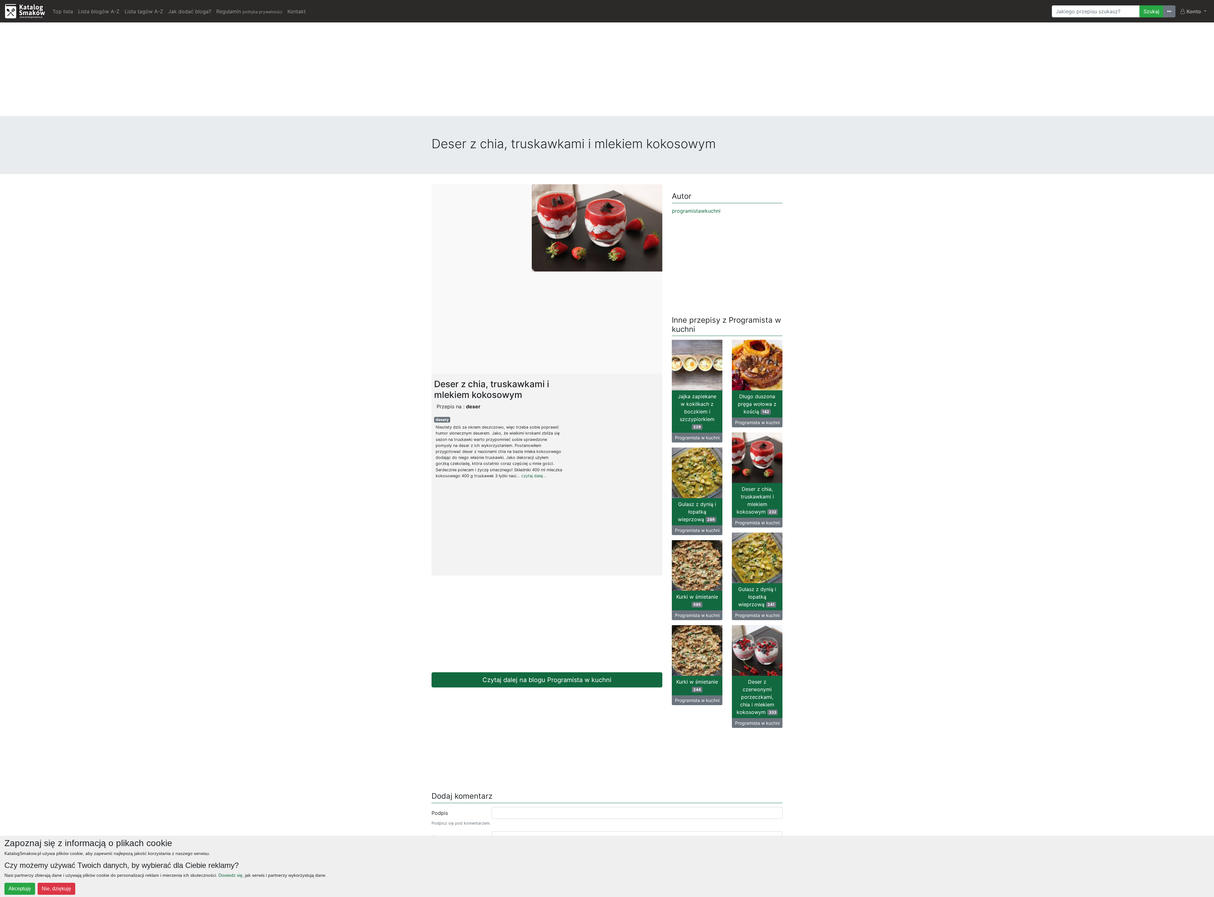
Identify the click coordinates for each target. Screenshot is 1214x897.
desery (442, 419)
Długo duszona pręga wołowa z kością (757, 404)
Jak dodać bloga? (189, 11)
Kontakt (296, 11)
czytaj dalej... (534, 475)
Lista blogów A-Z (99, 11)
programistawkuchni (696, 211)
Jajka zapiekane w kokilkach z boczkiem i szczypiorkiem (697, 411)
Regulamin (249, 11)
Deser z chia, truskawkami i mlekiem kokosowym (756, 500)
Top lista (62, 11)
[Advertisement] (607, 71)
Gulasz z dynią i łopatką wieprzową (697, 511)
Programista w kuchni (697, 437)
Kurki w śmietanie (697, 600)
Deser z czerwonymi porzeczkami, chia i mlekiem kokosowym (756, 697)
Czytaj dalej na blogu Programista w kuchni (546, 680)
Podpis (440, 813)
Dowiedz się (230, 875)
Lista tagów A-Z (144, 11)
